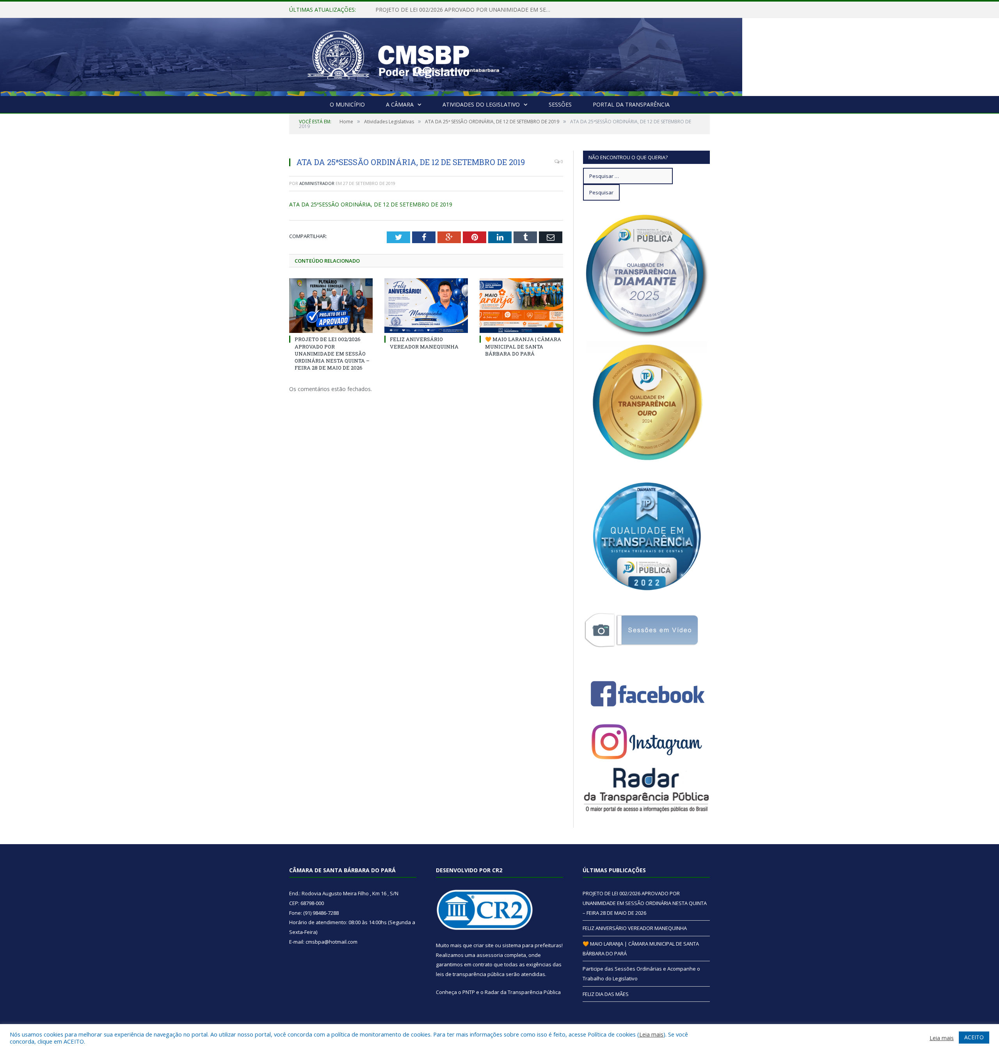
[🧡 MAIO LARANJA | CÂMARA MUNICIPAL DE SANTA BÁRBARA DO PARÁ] (521, 305)
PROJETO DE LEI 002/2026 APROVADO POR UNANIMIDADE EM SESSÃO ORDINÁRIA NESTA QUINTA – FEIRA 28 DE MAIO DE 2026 (332, 353)
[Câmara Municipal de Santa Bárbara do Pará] (388, 55)
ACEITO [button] (974, 1037)
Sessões (560, 104)
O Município (347, 104)
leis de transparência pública (470, 974)
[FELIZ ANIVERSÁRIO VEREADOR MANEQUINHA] (426, 305)
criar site (483, 945)
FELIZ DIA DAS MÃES (606, 994)
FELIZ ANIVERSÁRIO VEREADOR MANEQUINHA (435, 9)
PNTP (468, 992)
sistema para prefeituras (532, 945)
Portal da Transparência (631, 104)
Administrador (316, 183)
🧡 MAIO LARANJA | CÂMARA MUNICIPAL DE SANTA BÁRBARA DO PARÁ (523, 346)
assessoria (489, 955)
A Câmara (400, 104)
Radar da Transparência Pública (523, 992)
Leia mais (651, 1034)
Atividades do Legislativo (481, 104)
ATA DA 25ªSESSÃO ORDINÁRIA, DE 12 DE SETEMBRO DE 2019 (370, 204)
